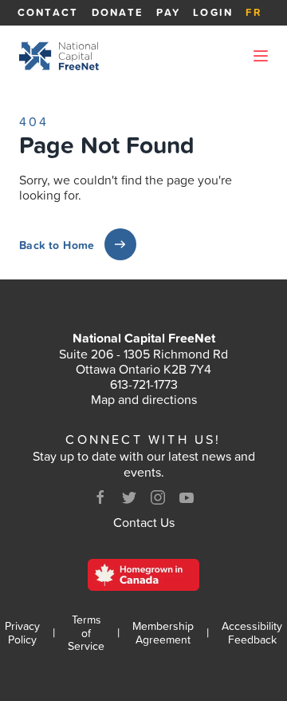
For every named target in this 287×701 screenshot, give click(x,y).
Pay (168, 12)
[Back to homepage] (59, 56)
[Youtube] (187, 497)
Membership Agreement (163, 633)
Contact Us (144, 522)
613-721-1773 (144, 384)
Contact (48, 12)
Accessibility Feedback (252, 633)
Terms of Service (86, 633)
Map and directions (144, 399)
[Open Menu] (261, 56)
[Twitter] (129, 497)
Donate (118, 12)
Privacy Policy (22, 633)
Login (213, 12)
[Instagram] (158, 497)
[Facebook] (100, 497)
